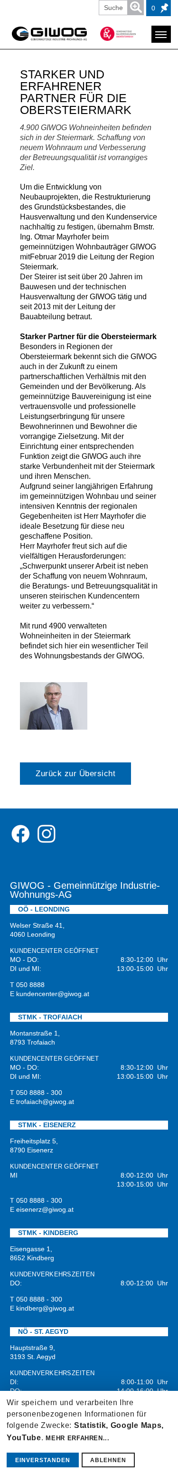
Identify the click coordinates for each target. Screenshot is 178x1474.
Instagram (46, 833)
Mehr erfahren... (77, 1438)
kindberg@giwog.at (45, 1308)
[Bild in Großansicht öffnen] (53, 706)
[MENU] (161, 34)
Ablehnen (108, 1460)
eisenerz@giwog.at (45, 1209)
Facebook (20, 833)
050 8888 (30, 985)
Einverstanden (42, 1460)
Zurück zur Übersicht (75, 773)
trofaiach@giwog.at (45, 1101)
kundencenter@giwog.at (52, 994)
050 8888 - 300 (39, 1092)
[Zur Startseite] (49, 34)
